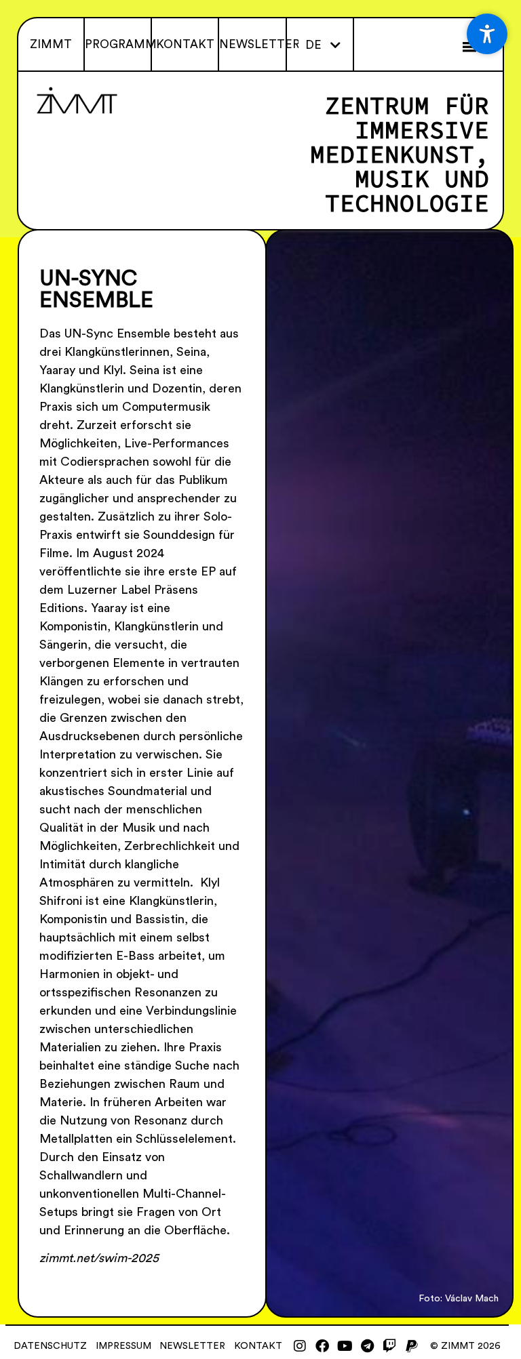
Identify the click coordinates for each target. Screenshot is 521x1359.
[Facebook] (322, 1346)
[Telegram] (367, 1346)
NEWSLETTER (259, 44)
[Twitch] (389, 1346)
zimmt (51, 44)
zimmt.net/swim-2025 (99, 1258)
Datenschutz (50, 1346)
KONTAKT (185, 44)
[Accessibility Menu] (487, 34)
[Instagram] (299, 1346)
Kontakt (258, 1346)
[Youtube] (344, 1346)
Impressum (123, 1346)
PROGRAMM (121, 44)
